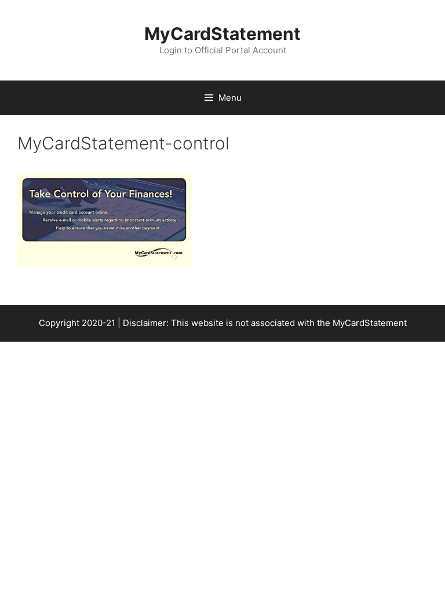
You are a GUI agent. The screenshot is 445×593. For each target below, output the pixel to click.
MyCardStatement (222, 33)
